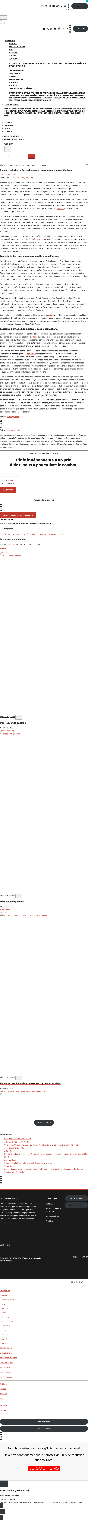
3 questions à (6, 1353)
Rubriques (10, 41)
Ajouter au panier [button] (7, 717)
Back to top (5, 1245)
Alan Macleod (10, 1160)
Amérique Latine (17, 47)
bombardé (31, 354)
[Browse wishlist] (18, 896)
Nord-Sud (13, 82)
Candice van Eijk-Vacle (14, 1172)
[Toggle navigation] (3, 17)
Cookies (49, 1221)
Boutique (3, 548)
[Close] (4, 1483)
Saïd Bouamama (7, 731)
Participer (8, 490)
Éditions (9, 125)
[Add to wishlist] (18, 717)
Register (12, 544)
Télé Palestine (45, 110)
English (85, 1257)
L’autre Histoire (6, 1363)
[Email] (68, 9)
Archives (4, 1405)
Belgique (13, 53)
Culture (13, 56)
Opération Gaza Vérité (47, 94)
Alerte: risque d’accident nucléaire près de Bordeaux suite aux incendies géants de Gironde (43, 1169)
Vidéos (8, 122)
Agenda (8, 131)
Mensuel (10, 483)
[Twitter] (68, 5)
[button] (18, 515)
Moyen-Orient (16, 79)
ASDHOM (8, 1151)
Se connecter (79, 6)
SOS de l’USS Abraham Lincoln (17, 1139)
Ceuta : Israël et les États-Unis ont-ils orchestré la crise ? (28, 1163)
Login (20, 544)
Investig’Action (13, 417)
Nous (7, 128)
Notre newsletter (14, 139)
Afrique (13, 44)
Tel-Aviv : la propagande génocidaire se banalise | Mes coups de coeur (35, 534)
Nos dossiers (5, 1372)
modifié (60, 208)
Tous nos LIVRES (44, 1123)
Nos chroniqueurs (7, 1377)
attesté (34, 337)
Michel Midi (5, 1367)
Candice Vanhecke (8, 174)
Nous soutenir (11, 136)
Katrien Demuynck (8, 1091)
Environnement (17, 70)
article (51, 315)
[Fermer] (87, 1)
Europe (12, 76)
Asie (11, 50)
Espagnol (77, 1257)
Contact (49, 1204)
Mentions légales (53, 1216)
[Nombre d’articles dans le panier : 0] (7, 149)
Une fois (11, 480)
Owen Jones (9, 1166)
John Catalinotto (11, 1142)
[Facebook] (68, 3)
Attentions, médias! (8, 1358)
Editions (3, 1384)
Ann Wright (24, 1142)
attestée (39, 239)
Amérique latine (8, 1300)
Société (13, 85)
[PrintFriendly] (68, 7)
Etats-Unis (14, 73)
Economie (47, 62)
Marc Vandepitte (23, 1091)
